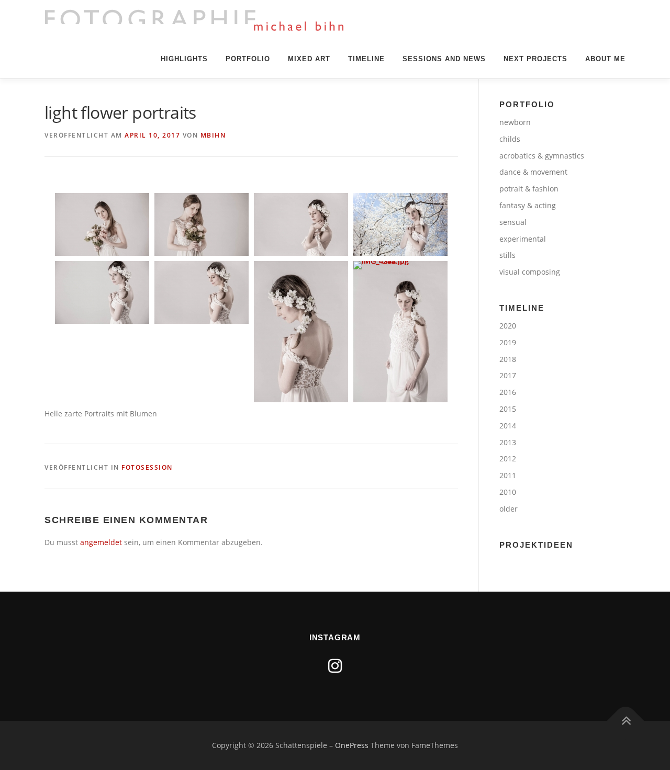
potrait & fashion (529, 189)
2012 (507, 458)
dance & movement (533, 172)
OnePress (351, 745)
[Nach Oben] (625, 721)
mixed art (309, 59)
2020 (507, 326)
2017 (507, 375)
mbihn (213, 135)
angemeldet (101, 542)
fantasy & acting (527, 205)
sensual (513, 222)
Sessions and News (444, 59)
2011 (507, 475)
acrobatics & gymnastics (541, 156)
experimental (522, 239)
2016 (507, 392)
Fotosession (147, 467)
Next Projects (535, 59)
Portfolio (248, 59)
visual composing (529, 272)
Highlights (184, 59)
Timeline (366, 59)
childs (509, 139)
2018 (507, 359)
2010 (507, 492)
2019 (507, 342)
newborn (515, 122)
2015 (507, 409)
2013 (507, 442)
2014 (507, 426)
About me (605, 59)
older (508, 509)
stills (507, 255)
